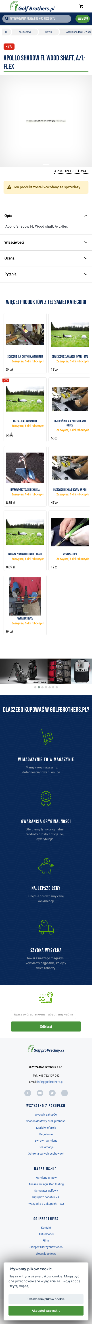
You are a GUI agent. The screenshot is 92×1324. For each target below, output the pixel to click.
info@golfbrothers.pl (50, 1081)
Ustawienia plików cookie (46, 1299)
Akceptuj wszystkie (46, 1310)
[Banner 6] (53, 687)
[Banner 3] (42, 687)
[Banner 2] (39, 687)
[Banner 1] (35, 687)
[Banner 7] (57, 687)
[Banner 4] (46, 687)
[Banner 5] (49, 687)
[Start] (6, 32)
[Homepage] (32, 6)
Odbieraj (46, 1026)
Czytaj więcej (18, 1286)
